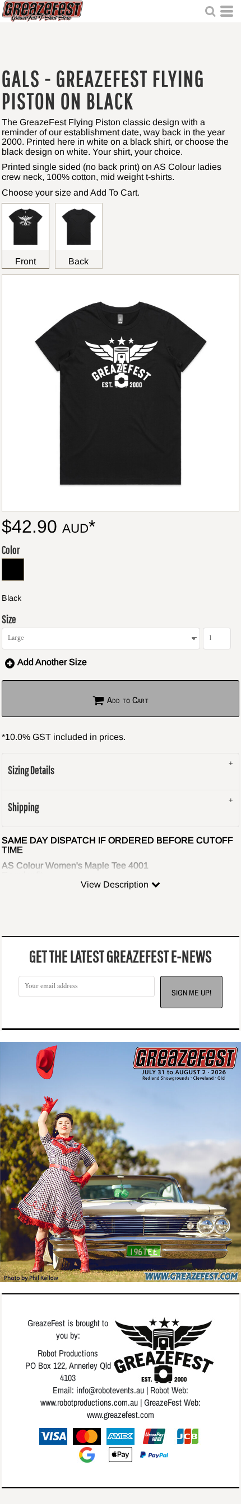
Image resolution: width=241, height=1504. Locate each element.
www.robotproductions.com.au (89, 1402)
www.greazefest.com (120, 1414)
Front (25, 261)
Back (78, 261)
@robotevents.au (116, 1390)
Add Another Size (52, 662)
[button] (210, 11)
